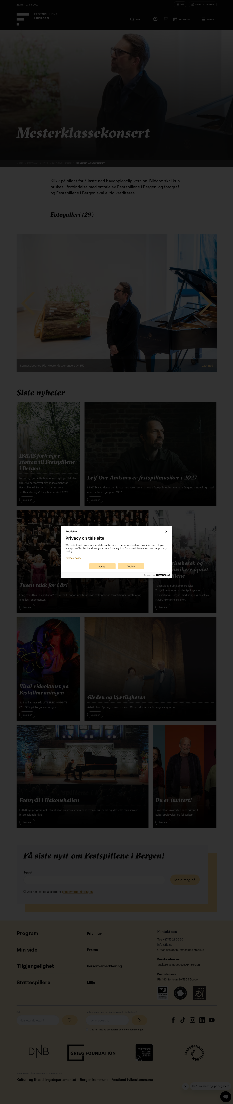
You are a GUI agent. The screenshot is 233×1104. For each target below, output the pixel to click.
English (70, 531)
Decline (131, 566)
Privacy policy (73, 558)
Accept (102, 566)
